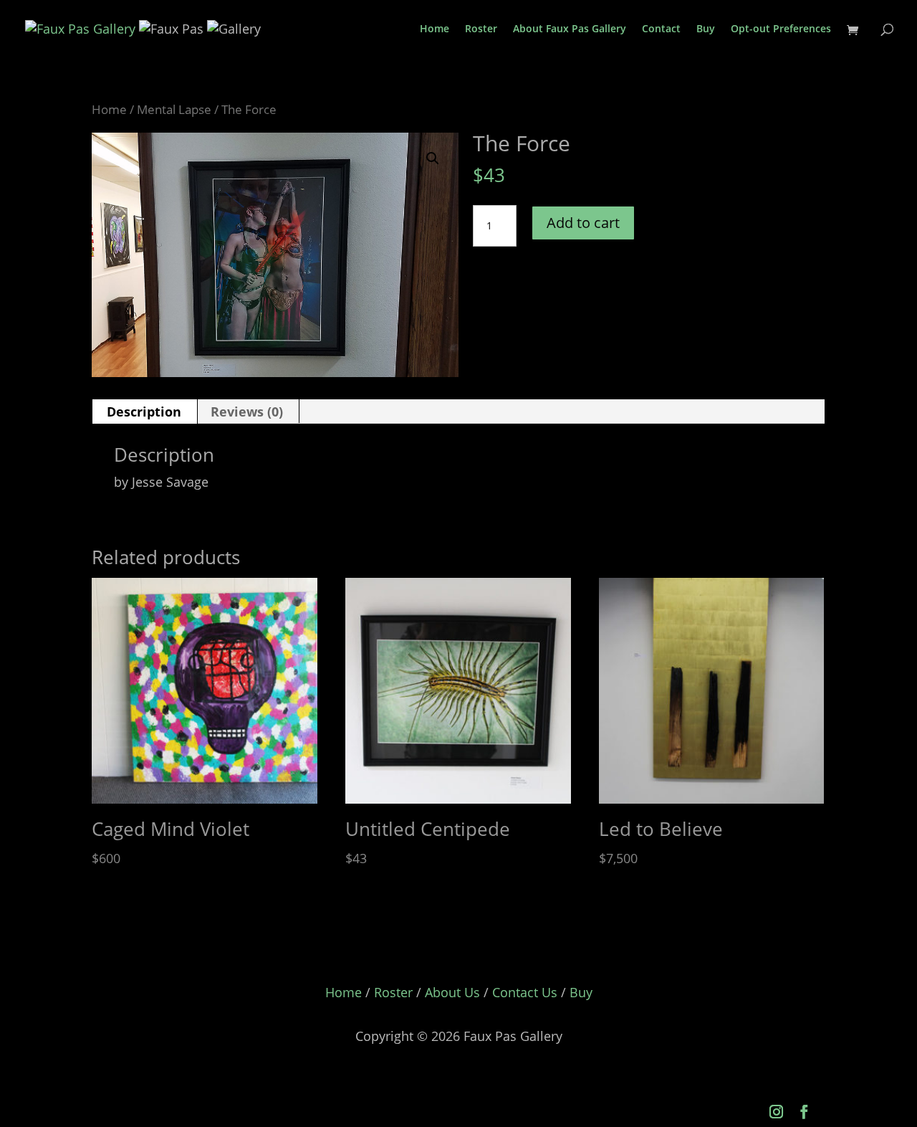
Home (434, 29)
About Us (452, 992)
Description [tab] (144, 411)
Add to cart (583, 222)
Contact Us (524, 992)
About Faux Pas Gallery (569, 29)
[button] (433, 158)
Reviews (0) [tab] (247, 411)
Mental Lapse (174, 109)
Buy (705, 29)
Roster (481, 29)
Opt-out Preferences (781, 29)
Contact (661, 29)
